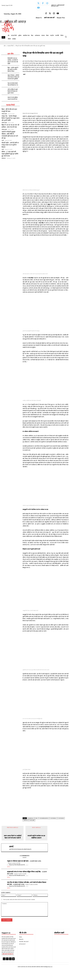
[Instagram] (10, 958)
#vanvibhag (53, 818)
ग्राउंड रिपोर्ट (10, 45)
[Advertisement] (45, 805)
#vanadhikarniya (43, 818)
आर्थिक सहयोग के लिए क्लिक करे (7, 954)
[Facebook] (51, 74)
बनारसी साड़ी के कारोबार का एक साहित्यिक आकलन (36, 837)
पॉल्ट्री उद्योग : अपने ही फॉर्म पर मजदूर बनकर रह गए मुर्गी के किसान (10, 145)
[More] (66, 74)
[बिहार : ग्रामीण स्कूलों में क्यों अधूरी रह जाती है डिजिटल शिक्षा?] (4, 68)
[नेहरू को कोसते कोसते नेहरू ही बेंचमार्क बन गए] (4, 83)
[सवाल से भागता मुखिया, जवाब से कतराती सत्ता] (4, 98)
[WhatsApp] (58, 74)
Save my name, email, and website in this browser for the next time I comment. (19, 899)
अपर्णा (3, 140)
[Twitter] (54, 74)
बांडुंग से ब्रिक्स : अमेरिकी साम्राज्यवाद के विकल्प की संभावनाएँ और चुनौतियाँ (13, 77)
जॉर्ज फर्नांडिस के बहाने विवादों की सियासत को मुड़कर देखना (13, 91)
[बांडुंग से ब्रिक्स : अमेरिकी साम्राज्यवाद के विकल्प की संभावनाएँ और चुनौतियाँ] (4, 76)
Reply (8, 866)
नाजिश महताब (4, 113)
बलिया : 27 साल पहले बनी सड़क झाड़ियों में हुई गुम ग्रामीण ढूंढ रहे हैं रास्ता (10, 154)
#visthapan (61, 818)
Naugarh (32, 820)
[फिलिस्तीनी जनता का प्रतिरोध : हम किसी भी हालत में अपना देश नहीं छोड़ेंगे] (4, 59)
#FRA (36, 818)
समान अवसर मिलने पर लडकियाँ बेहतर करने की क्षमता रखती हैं (12, 837)
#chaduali (30, 818)
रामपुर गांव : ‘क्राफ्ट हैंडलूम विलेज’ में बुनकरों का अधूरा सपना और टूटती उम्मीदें (10, 118)
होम (5, 45)
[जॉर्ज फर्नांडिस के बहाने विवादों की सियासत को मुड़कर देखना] (4, 90)
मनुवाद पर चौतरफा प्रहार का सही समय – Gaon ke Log (24, 861)
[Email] (62, 74)
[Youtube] (13, 958)
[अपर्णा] (5, 847)
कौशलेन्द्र (4, 158)
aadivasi (25, 820)
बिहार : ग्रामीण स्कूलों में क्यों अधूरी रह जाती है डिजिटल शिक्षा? (13, 69)
